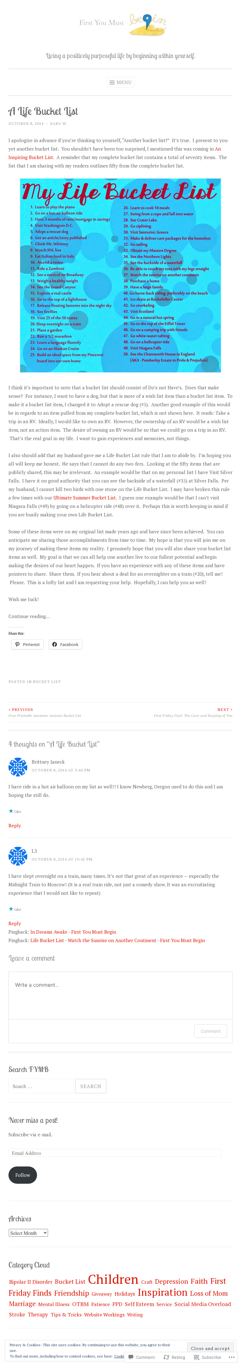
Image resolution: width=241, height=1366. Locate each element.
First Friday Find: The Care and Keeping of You (193, 712)
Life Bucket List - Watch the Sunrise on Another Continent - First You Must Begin (117, 940)
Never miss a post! (33, 1120)
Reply (14, 825)
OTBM (80, 1304)
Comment (211, 1031)
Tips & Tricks (66, 1314)
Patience (100, 1304)
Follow (22, 1175)
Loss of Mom (209, 1293)
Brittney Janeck (48, 762)
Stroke (17, 1314)
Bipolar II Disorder (30, 1281)
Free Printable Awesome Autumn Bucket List (44, 712)
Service (164, 1304)
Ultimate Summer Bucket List (84, 497)
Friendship (71, 1293)
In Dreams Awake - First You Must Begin (73, 932)
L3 (34, 851)
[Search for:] (41, 1086)
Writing (135, 1314)
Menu (124, 82)
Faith (199, 1281)
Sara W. (58, 123)
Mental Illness (54, 1304)
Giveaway (102, 1294)
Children (113, 1279)
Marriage (22, 1303)
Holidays (125, 1293)
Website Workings (104, 1314)
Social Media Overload (202, 1304)
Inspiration (162, 1292)
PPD (117, 1304)
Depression (171, 1281)
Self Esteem (139, 1304)
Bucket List (47, 681)
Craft (147, 1282)
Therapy (38, 1314)
